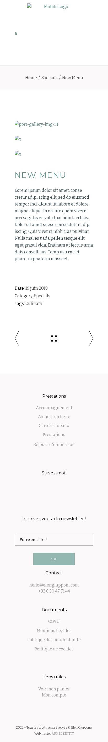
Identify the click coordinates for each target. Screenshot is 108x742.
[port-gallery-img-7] (54, 154)
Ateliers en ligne (54, 416)
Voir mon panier (54, 688)
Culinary (33, 303)
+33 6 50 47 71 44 (54, 591)
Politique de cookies (54, 648)
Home (31, 77)
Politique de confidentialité (54, 639)
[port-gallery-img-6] (54, 139)
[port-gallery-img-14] (54, 124)
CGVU (54, 621)
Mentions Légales (54, 630)
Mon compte (54, 695)
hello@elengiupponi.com (54, 585)
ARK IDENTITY (63, 733)
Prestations (54, 434)
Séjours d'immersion (54, 444)
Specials (49, 77)
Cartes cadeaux (54, 425)
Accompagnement (54, 407)
